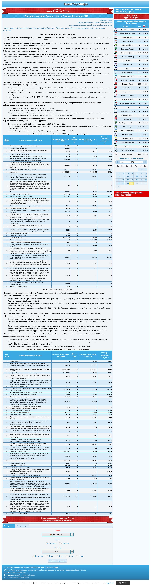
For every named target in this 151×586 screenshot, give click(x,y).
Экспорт (53, 543)
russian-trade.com (18, 572)
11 (123, 176)
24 (119, 183)
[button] (57, 561)
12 (128, 176)
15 (141, 176)
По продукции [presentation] (22, 526)
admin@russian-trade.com (24, 575)
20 (132, 180)
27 (132, 183)
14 (137, 176)
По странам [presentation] (8, 526)
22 (141, 180)
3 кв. (71, 556)
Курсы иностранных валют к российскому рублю (128, 10)
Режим (57, 540)
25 (123, 183)
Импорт (66, 543)
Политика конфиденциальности (16, 577)
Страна (58, 531)
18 (123, 180)
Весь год (39, 556)
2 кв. (61, 556)
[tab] (9, 526)
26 (128, 183)
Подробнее (110, 583)
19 (128, 180)
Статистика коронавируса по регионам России (129, 194)
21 (137, 180)
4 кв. (81, 556)
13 (132, 176)
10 (119, 176)
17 (119, 180)
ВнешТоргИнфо (75, 4)
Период (57, 548)
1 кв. (51, 556)
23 (146, 180)
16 (146, 176)
